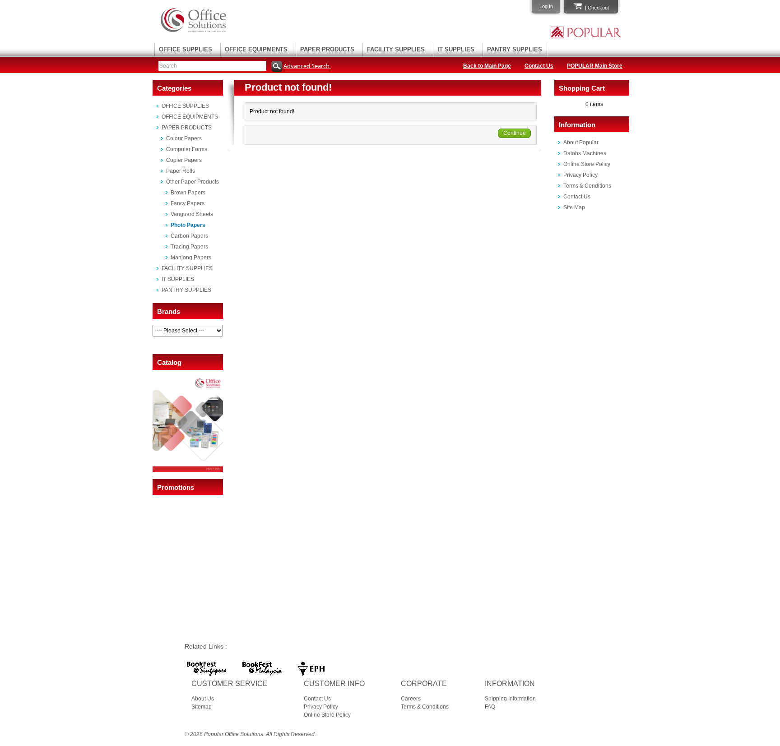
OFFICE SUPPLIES (185, 49)
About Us (202, 698)
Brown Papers (188, 192)
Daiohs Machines (584, 153)
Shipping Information (510, 698)
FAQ (490, 707)
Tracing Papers (189, 247)
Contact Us (539, 66)
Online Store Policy (586, 164)
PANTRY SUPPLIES (514, 49)
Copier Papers (184, 160)
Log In (546, 6)
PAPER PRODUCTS (327, 49)
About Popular (581, 142)
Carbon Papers (189, 236)
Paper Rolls (180, 171)
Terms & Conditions (587, 186)
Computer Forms (186, 149)
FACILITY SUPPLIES (396, 49)
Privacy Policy (580, 175)
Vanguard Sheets (192, 214)
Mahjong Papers (191, 257)
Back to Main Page (487, 66)
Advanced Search (307, 66)
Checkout (598, 7)
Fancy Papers (187, 203)
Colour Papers (184, 138)
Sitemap (201, 707)
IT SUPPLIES (455, 49)
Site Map (574, 207)
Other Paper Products (192, 182)
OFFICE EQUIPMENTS (256, 49)
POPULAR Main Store (594, 66)
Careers (411, 698)
